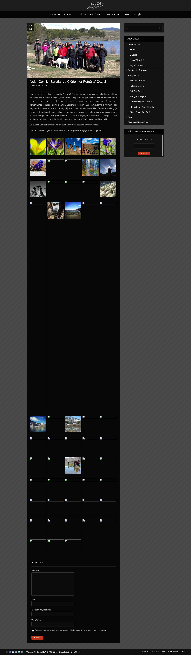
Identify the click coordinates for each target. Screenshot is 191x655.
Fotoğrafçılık (133, 75)
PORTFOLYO (69, 14)
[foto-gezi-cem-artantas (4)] (90, 147)
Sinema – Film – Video (138, 122)
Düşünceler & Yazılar (137, 70)
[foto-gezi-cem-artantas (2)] (55, 147)
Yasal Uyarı (32, 652)
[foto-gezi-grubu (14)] (55, 487)
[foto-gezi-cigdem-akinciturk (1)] (108, 487)
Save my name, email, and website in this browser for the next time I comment (70, 630)
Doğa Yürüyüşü (137, 60)
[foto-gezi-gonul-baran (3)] (73, 211)
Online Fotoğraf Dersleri (141, 101)
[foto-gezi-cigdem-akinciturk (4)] (73, 507)
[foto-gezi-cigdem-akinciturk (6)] (108, 507)
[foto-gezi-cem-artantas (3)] (73, 147)
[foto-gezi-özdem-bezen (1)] (73, 424)
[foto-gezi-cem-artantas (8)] (108, 147)
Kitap (130, 117)
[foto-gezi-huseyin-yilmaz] (55, 424)
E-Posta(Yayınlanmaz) (42, 610)
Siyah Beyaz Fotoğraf (140, 112)
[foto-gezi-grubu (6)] (90, 465)
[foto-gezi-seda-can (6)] (55, 547)
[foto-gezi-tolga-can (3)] (73, 445)
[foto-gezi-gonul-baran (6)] (38, 424)
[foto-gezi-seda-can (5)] (38, 547)
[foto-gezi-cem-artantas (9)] (38, 168)
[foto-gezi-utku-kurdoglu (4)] (55, 465)
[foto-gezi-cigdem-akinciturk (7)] (90, 487)
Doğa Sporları (134, 44)
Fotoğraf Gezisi (38, 86)
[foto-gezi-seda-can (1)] (38, 527)
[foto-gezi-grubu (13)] (38, 487)
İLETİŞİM (137, 14)
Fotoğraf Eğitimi (137, 86)
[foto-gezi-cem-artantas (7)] (73, 167)
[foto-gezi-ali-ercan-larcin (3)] (55, 189)
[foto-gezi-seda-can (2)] (90, 527)
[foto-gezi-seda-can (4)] (108, 527)
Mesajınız (36, 570)
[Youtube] (16, 652)
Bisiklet (133, 49)
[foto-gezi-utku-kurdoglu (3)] (38, 465)
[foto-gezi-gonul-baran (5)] (108, 307)
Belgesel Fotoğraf (70, 652)
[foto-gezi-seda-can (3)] (55, 527)
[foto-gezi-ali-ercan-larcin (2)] (38, 189)
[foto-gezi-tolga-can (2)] (55, 445)
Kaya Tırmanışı (137, 65)
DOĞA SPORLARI (112, 14)
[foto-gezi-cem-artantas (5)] (55, 167)
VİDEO (83, 14)
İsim (34, 599)
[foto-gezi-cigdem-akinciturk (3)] (55, 507)
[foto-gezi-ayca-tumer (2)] (108, 189)
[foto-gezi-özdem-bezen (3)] (108, 424)
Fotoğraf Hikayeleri (138, 96)
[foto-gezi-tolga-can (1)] (38, 445)
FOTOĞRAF (95, 14)
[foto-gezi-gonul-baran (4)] (90, 307)
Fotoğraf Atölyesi (137, 80)
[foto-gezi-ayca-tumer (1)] (90, 189)
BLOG (126, 14)
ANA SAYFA (55, 14)
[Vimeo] (19, 652)
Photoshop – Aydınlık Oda (142, 107)
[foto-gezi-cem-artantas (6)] (90, 168)
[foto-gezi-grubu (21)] (73, 487)
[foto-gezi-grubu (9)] (108, 465)
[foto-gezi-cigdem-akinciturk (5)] (90, 507)
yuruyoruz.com (48, 652)
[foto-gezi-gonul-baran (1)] (38, 307)
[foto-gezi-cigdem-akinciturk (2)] (38, 507)
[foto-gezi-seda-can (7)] (73, 547)
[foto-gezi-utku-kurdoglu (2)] (108, 445)
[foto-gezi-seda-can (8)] (73, 527)
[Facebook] (10, 652)
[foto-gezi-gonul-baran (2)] (55, 211)
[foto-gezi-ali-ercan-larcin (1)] (108, 168)
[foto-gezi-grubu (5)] (73, 466)
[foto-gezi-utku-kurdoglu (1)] (90, 445)
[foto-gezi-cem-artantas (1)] (38, 147)
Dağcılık (133, 55)
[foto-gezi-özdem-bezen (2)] (90, 424)
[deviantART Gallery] (22, 652)
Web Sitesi (36, 620)
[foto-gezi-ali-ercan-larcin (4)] (73, 189)
